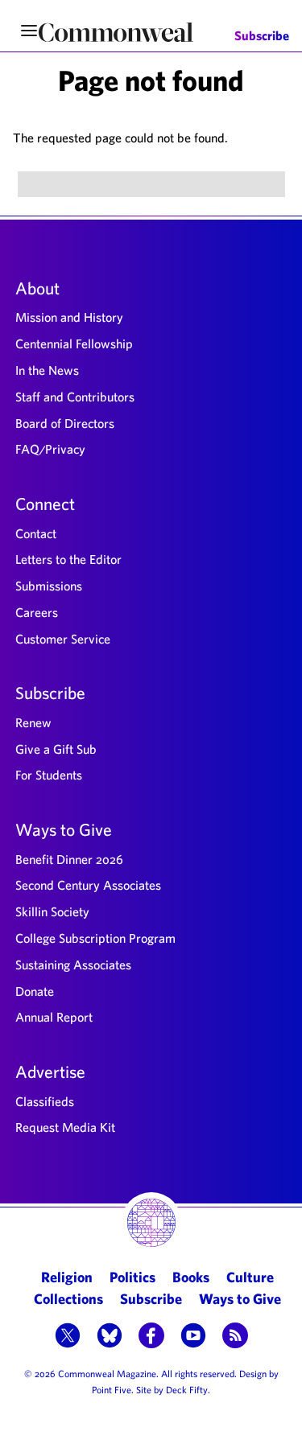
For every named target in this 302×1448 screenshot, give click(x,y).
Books (190, 1277)
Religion (67, 1277)
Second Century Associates (88, 885)
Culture (250, 1277)
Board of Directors (64, 423)
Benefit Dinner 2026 (69, 859)
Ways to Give (63, 829)
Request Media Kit (65, 1127)
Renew (33, 722)
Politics (132, 1277)
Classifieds (44, 1101)
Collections (68, 1298)
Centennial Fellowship (74, 343)
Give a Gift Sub (56, 749)
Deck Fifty (187, 1389)
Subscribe (261, 36)
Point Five (111, 1389)
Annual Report (54, 1017)
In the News (47, 370)
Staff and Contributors (74, 396)
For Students (48, 774)
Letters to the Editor (68, 559)
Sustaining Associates (73, 964)
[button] (67, 1337)
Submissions (48, 585)
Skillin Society (52, 911)
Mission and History (69, 317)
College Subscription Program (95, 938)
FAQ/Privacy (50, 449)
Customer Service (62, 638)
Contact (35, 533)
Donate (34, 991)
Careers (36, 612)
